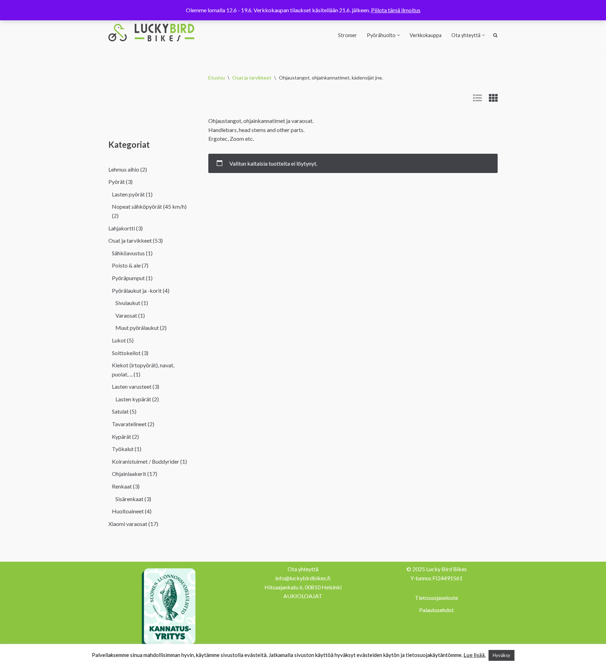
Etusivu (216, 78)
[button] (398, 35)
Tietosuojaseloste (436, 597)
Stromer (347, 35)
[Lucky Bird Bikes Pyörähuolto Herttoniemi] (151, 32)
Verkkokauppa (426, 35)
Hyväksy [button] (501, 655)
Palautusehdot (436, 610)
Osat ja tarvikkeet (251, 78)
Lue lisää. (475, 655)
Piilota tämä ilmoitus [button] (395, 10)
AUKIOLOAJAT (302, 596)
